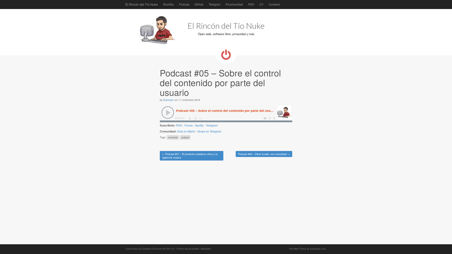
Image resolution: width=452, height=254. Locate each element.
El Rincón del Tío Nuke (141, 4)
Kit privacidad (234, 4)
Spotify (199, 125)
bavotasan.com (318, 248)
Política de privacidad (188, 248)
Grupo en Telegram (209, 131)
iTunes (188, 125)
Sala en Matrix (186, 131)
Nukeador (168, 100)
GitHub (199, 4)
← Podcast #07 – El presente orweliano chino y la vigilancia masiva (190, 155)
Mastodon (206, 248)
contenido (173, 137)
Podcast (184, 4)
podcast (185, 137)
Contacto (274, 4)
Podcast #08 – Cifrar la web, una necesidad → (264, 154)
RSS (251, 4)
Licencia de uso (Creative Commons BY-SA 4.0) (149, 248)
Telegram (214, 4)
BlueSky (168, 4)
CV (261, 4)
